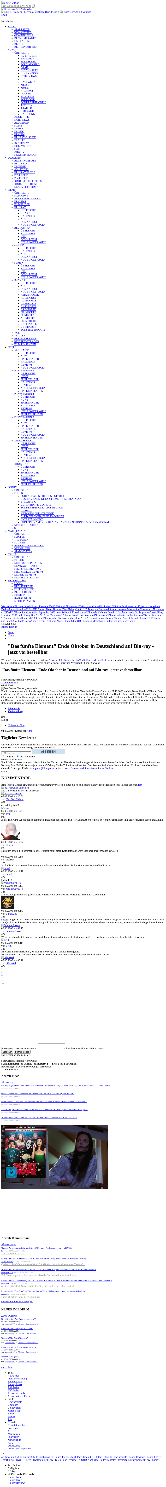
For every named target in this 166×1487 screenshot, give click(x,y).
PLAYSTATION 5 (24, 370)
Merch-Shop (14, 1410)
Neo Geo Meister (15, 799)
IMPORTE (20, 280)
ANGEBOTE (21, 116)
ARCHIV (19, 151)
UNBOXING (28, 114)
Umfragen (13, 1404)
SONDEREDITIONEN (33, 102)
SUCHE (18, 528)
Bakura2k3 (11, 913)
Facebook (13, 1428)
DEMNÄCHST (29, 221)
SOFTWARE (28, 99)
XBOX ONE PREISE (25, 184)
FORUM (12, 487)
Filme (11, 635)
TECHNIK (26, 105)
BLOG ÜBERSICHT (25, 592)
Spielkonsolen (46, 1457)
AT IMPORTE (28, 297)
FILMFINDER (22, 204)
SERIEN (19, 128)
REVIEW (19, 134)
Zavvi (89, 660)
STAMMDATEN (23, 551)
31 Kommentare (9, 682)
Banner (11, 1413)
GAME (25, 67)
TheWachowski (7, 1262)
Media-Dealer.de (102, 660)
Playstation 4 (38, 1459)
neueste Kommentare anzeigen (17, 1301)
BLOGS (18, 44)
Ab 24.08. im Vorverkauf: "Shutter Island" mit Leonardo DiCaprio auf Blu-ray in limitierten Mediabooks (89, 615)
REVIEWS (20, 201)
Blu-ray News (15, 1477)
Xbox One (93, 1459)
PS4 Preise (13, 1387)
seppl (8, 814)
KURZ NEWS (22, 119)
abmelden (10, 756)
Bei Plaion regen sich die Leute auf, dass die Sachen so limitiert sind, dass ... (40, 1275)
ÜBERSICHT (21, 52)
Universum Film (16, 725)
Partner (11, 1416)
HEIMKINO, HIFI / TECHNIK (37, 513)
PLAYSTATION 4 (24, 393)
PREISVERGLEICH (25, 589)
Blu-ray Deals (15, 1480)
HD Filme (96, 1457)
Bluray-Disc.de (9, 626)
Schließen (7, 1052)
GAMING (26, 510)
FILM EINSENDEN (25, 344)
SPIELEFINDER (30, 358)
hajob (3, 1251)
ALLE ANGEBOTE (25, 160)
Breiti (9, 945)
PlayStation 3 (84, 1457)
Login (4, 14)
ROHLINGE (27, 96)
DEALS (14, 157)
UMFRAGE (27, 111)
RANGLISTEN (22, 598)
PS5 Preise (13, 1390)
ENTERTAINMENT (32, 519)
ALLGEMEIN (22, 122)
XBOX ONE (21, 463)
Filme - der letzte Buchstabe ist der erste (18, 1347)
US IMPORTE (28, 326)
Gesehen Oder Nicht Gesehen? (14, 1338)
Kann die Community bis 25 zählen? (17, 1328)
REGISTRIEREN (23, 586)
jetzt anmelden (27, 756)
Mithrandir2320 (7, 1273)
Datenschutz (14, 1445)
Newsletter (13, 1375)
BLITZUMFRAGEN (25, 38)
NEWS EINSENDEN (25, 154)
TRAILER (26, 108)
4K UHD (82, 1459)
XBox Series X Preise (19, 1396)
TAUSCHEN (21, 539)
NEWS (11, 49)
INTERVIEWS (29, 76)
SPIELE (12, 347)
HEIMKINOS (21, 595)
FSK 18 (12, 554)
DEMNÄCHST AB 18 (26, 566)
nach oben (6, 1367)
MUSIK (25, 87)
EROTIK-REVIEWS (25, 574)
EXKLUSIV (27, 58)
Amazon (53, 660)
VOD (17, 332)
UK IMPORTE (29, 324)
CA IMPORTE (28, 303)
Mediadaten (14, 1434)
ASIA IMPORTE (30, 294)
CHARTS (26, 213)
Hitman (9, 845)
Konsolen (111, 1459)
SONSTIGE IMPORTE (33, 329)
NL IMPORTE (28, 318)
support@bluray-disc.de (45, 768)
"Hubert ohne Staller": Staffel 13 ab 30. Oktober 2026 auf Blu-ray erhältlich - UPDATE (39, 1117)
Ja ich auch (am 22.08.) (13, 1253)
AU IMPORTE (29, 300)
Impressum (13, 1436)
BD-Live (26, 1459)
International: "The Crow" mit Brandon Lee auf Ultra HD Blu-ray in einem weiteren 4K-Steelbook (44, 1101)
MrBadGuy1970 (14, 888)
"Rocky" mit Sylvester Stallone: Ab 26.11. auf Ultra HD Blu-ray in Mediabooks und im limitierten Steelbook (79, 621)
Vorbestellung (15, 711)
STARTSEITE (22, 29)
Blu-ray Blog (14, 1407)
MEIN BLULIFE (17, 580)
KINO (24, 79)
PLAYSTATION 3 (24, 417)
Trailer (102, 1459)
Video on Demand (67, 1459)
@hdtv (4, 919)
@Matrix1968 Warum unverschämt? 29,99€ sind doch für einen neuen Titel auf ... (43, 1264)
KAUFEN (19, 536)
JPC (61, 660)
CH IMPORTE (28, 306)
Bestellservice (15, 1381)
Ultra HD (107, 1457)
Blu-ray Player (13, 1459)
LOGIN (18, 583)
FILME (18, 125)
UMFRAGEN (21, 41)
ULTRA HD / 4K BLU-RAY (36, 504)
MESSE (25, 84)
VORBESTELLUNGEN (27, 198)
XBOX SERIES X (24, 440)
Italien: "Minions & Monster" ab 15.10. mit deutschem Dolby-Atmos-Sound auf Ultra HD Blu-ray (43, 1258)
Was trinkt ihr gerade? (10, 1356)
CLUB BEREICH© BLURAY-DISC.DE (42, 516)
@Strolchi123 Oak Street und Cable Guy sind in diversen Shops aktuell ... (39, 1286)
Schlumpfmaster (14, 931)
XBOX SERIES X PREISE (28, 181)
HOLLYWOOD (29, 73)
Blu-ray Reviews (136, 1457)
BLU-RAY (20, 207)
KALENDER (28, 216)
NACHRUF (27, 90)
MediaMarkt (78, 660)
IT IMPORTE (28, 315)
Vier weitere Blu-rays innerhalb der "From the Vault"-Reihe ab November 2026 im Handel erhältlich (52, 606)
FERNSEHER (28, 61)
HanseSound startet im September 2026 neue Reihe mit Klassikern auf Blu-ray (55, 612)
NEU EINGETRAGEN (33, 224)
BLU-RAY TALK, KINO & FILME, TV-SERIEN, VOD (51, 498)
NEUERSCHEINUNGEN (28, 563)
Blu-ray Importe (150, 1459)
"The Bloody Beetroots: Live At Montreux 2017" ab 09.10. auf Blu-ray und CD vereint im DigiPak (44, 1109)
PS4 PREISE (21, 178)
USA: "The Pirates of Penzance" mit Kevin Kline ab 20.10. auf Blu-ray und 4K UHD (37, 1093)
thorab (9, 874)
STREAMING (28, 501)
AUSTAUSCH (29, 55)
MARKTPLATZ (16, 531)
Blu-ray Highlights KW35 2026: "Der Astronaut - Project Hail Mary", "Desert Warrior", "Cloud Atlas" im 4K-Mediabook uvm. (56, 1085)
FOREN (18, 493)
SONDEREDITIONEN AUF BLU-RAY (42, 507)
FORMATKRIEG (30, 64)
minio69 (4, 1294)
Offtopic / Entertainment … (28, 1324)
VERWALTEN (22, 548)
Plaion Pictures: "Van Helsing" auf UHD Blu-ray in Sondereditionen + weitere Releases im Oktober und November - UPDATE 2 (56, 1280)
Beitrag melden (22, 1052)
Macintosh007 (10, 1324)
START (12, 26)
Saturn (67, 660)
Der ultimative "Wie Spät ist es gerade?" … (20, 1319)
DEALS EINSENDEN (26, 186)
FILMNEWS (21, 195)
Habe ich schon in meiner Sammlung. (20, 1297)
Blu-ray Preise (15, 1384)
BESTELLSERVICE (25, 338)
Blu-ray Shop (135, 1459)
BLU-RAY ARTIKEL (25, 47)
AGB (10, 1442)
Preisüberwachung (17, 1378)
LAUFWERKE (29, 82)
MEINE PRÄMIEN (24, 600)
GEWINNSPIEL (29, 70)
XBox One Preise (17, 1393)
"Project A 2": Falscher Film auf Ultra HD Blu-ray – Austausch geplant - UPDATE (36, 1248)
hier (139, 784)
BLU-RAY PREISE (24, 172)
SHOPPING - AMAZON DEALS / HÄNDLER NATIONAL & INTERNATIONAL (65, 522)
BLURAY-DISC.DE (25, 137)
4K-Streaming (8, 1457)
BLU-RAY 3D (22, 227)
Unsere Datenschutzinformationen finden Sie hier (88, 768)
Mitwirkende (14, 1439)
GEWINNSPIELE (24, 35)
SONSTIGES (21, 169)
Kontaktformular (16, 1425)
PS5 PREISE (21, 175)
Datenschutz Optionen (19, 1448)
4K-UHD (19, 245)
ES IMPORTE (28, 309)
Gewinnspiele (15, 1402)
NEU (23, 219)
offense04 (11, 963)
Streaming (122, 1459)
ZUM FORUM (9, 1315)
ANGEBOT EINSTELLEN (29, 545)
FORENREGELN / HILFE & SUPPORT (42, 496)
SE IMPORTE (28, 321)
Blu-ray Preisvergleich (65, 1457)
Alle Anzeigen (8, 1082)
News (11, 632)
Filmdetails (14, 708)
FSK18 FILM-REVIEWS (27, 568)
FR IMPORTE (28, 312)
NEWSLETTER (23, 32)
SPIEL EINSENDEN (32, 391)
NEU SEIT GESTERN (26, 525)
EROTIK (19, 131)
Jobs (10, 1419)
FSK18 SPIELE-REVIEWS (28, 571)
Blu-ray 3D (51, 1459)
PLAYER (26, 93)
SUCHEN (19, 542)
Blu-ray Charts (30, 1457)
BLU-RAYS (20, 163)
